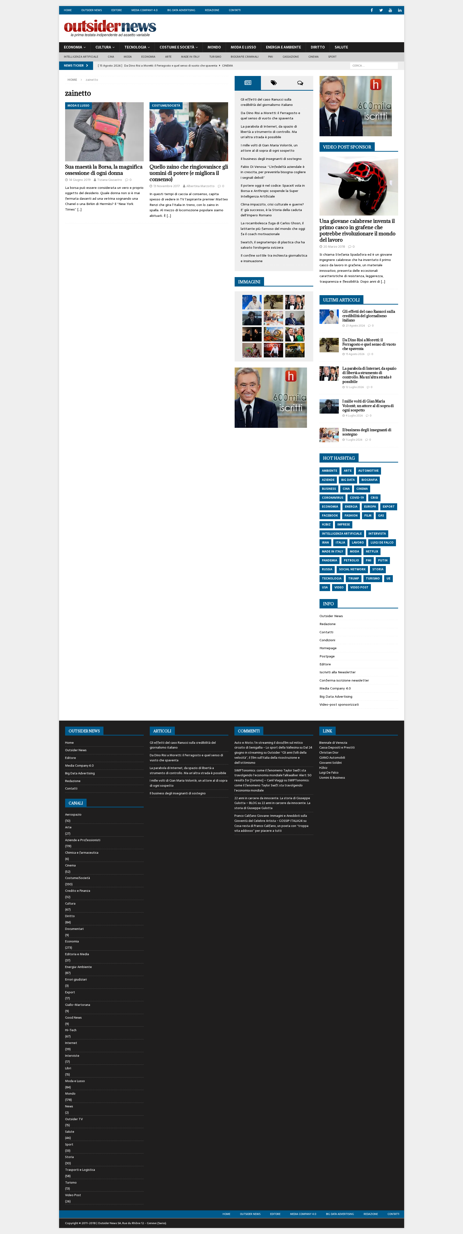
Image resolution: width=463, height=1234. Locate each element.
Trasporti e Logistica (80, 1169)
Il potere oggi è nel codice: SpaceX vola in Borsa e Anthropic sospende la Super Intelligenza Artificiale (273, 191)
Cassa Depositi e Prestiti (337, 747)
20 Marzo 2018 (334, 246)
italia (340, 542)
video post (359, 587)
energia (351, 506)
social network (352, 569)
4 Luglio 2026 (354, 415)
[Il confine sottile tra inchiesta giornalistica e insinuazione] (273, 350)
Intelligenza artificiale (81, 57)
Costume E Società (177, 47)
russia (327, 569)
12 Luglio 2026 (355, 387)
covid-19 (357, 497)
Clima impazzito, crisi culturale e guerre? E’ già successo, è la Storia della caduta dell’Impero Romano (272, 210)
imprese (343, 524)
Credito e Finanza (77, 890)
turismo (373, 578)
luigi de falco (382, 542)
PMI (270, 57)
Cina (111, 57)
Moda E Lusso (243, 47)
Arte (168, 57)
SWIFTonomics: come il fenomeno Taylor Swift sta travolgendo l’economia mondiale (271, 785)
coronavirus (332, 497)
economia (330, 506)
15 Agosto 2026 (355, 354)
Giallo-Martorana (77, 1004)
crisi (374, 497)
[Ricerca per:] (374, 65)
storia (377, 569)
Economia (73, 47)
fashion (351, 515)
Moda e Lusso (75, 1081)
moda (354, 551)
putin (383, 560)
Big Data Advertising (181, 10)
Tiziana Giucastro (109, 179)
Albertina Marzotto (200, 186)
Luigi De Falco (329, 772)
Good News (73, 1017)
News (69, 1106)
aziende (328, 479)
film (367, 515)
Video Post (73, 1195)
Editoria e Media (77, 954)
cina (346, 488)
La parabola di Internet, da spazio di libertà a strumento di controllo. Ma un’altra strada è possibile (269, 132)
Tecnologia (135, 47)
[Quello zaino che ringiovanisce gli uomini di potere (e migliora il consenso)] (189, 131)
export (389, 506)
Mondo (214, 47)
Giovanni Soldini (330, 762)
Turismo (215, 57)
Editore (116, 10)
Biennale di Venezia (333, 742)
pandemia (329, 560)
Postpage (327, 656)
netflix (372, 551)
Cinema (313, 57)
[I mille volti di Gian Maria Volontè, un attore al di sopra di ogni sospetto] (252, 318)
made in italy (332, 551)
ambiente (329, 470)
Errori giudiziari (76, 979)
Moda (128, 57)
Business (329, 488)
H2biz (323, 767)
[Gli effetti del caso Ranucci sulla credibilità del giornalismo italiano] (252, 302)
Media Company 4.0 (144, 10)
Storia (69, 1156)
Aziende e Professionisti (82, 840)
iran (325, 542)
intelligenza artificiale (342, 533)
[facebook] (372, 10)
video (339, 587)
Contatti (235, 10)
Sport (332, 57)
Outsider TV (74, 1119)
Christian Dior (329, 752)
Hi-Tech (70, 1030)
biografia (369, 479)
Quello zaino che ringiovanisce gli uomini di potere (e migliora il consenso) (189, 173)
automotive (368, 470)
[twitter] (381, 10)
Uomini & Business (332, 777)
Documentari (74, 928)
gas (381, 515)
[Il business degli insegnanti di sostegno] (273, 318)
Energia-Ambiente (78, 966)
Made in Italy (190, 57)
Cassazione (291, 57)
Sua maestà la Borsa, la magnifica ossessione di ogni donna (104, 170)
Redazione (212, 10)
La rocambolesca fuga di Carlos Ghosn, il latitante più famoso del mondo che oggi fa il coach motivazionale (273, 228)
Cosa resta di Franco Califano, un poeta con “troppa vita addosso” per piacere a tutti (271, 828)
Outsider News (91, 10)
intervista (377, 533)
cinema (362, 488)
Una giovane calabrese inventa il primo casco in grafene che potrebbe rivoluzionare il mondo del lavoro (357, 230)
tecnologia (331, 578)
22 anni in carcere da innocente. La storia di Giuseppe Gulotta (272, 805)
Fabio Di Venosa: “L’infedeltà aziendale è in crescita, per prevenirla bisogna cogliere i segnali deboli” (273, 172)
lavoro (358, 542)
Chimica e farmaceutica (81, 852)
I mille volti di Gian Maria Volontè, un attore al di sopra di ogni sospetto (269, 148)
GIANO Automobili (332, 757)
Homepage (328, 648)
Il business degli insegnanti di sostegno (271, 158)
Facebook (330, 515)
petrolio (351, 560)
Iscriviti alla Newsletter (338, 672)
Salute (341, 47)
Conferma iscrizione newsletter (344, 680)
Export (70, 992)
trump (353, 578)
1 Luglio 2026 (354, 439)
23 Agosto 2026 (355, 325)
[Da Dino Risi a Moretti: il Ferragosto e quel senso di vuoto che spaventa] (273, 302)
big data (348, 479)
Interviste (72, 1055)
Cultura (103, 47)
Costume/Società (77, 877)
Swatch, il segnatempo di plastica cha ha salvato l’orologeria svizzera (273, 244)
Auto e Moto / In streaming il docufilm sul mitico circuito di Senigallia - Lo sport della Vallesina (268, 745)
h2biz (326, 524)
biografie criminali (245, 57)
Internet (71, 1042)
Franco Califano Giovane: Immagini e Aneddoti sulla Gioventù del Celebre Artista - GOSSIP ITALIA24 (270, 818)
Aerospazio (73, 814)
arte (348, 470)
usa (325, 587)
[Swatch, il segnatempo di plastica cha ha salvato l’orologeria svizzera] (252, 350)
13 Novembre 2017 (166, 186)
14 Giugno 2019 (80, 179)
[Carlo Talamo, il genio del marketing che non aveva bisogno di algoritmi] (295, 350)
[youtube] (390, 10)
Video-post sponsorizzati (339, 704)
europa (370, 506)
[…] (79, 209)
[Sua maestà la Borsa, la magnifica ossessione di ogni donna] (104, 131)
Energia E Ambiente (283, 47)
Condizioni (327, 640)
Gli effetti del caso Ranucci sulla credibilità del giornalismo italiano (267, 102)
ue (388, 578)
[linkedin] (400, 10)
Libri (68, 1068)
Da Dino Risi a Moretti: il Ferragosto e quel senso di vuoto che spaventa (270, 115)
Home (68, 10)
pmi (368, 560)
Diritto (318, 47)
